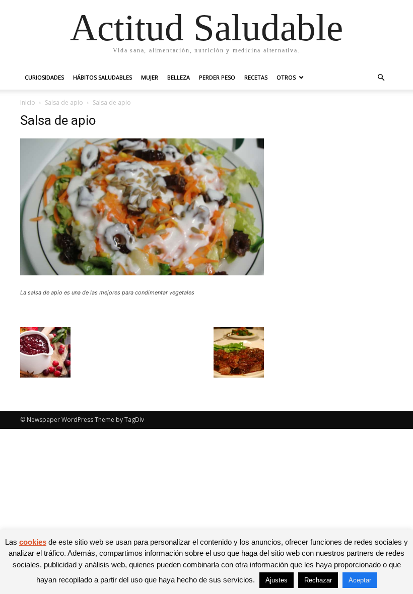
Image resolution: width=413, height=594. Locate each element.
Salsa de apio (64, 102)
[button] (381, 78)
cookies (32, 542)
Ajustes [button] (276, 580)
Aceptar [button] (360, 580)
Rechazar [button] (318, 580)
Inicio (27, 102)
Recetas (255, 77)
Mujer (149, 77)
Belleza (178, 77)
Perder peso (217, 77)
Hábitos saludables (102, 77)
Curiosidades (44, 77)
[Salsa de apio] (142, 272)
